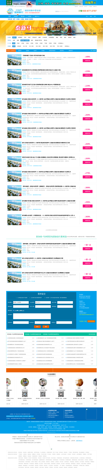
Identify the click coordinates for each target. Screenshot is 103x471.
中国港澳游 (51, 37)
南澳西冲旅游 (30, 452)
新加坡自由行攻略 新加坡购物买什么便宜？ (46, 341)
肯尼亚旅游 (56, 465)
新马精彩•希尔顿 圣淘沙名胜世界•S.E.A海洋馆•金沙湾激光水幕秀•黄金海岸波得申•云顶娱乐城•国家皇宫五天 (51, 200)
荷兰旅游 (61, 461)
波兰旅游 (63, 463)
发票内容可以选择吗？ (69, 415)
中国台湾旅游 (83, 463)
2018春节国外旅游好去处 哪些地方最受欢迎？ (76, 341)
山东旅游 (69, 454)
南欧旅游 (77, 461)
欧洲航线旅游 (68, 459)
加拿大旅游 (41, 467)
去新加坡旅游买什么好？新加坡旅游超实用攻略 (46, 338)
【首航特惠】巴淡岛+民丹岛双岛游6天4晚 (33, 55)
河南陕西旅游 (34, 456)
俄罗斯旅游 (73, 463)
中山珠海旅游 (43, 452)
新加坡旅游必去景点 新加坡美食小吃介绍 (45, 357)
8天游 (50, 43)
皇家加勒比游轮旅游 (74, 457)
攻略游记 (71, 50)
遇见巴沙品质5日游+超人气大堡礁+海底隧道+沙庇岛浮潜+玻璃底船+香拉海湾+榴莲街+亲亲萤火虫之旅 (49, 157)
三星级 (15, 310)
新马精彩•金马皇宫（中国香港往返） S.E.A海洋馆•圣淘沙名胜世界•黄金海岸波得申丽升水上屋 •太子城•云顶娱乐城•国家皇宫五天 (56, 215)
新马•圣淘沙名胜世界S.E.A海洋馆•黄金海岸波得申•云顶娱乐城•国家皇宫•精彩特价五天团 (46, 142)
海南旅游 (58, 454)
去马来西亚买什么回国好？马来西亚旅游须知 (17, 354)
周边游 (16, 16)
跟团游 (19, 50)
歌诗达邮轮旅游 (66, 457)
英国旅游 (52, 461)
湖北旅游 (29, 456)
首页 (9, 16)
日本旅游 (86, 459)
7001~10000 (59, 46)
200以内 (19, 46)
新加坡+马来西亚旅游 (32, 457)
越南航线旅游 (42, 459)
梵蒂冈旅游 (87, 461)
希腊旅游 (92, 461)
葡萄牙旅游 (26, 463)
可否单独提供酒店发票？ (70, 417)
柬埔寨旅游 (25, 465)
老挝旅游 (61, 467)
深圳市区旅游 (36, 452)
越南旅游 (20, 465)
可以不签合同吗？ (51, 417)
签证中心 (37, 16)
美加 (61, 37)
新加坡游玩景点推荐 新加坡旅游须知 (44, 354)
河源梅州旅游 (49, 452)
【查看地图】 (33, 418)
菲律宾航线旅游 (49, 459)
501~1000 (31, 46)
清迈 (32, 40)
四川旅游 (49, 454)
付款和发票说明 (68, 410)
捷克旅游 (58, 463)
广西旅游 (20, 454)
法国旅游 (57, 461)
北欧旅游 (78, 463)
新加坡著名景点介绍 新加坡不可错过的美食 (46, 347)
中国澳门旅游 (82, 465)
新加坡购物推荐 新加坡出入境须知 (15, 363)
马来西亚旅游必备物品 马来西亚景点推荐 (75, 357)
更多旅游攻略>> (92, 334)
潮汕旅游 (65, 452)
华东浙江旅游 (44, 454)
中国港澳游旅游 (69, 465)
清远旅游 (25, 452)
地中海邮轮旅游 (21, 459)
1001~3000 (38, 46)
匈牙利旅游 (68, 463)
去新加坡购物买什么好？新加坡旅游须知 (75, 351)
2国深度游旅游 (21, 461)
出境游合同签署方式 (52, 413)
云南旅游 (25, 454)
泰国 (18, 40)
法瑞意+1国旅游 (34, 461)
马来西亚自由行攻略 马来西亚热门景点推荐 (75, 338)
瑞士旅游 (41, 463)
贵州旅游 (38, 454)
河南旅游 (40, 456)
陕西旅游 (45, 456)
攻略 (91, 16)
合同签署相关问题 (52, 410)
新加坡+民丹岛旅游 (46, 457)
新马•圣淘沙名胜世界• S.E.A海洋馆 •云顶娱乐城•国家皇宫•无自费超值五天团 (42, 258)
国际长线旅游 (81, 459)
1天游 (18, 43)
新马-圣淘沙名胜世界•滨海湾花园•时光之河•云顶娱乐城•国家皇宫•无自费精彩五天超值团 (46, 272)
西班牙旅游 (20, 463)
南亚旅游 (46, 467)
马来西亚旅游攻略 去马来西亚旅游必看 (15, 338)
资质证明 (81, 6)
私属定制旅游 (52, 50)
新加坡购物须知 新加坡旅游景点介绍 (15, 357)
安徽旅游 (84, 454)
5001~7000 (52, 46)
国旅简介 (76, 6)
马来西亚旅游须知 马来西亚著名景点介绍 (16, 347)
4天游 (32, 43)
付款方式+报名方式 (68, 412)
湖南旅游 (29, 454)
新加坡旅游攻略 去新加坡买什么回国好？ (75, 344)
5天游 (36, 43)
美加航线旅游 (55, 459)
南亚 (65, 37)
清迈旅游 (40, 457)
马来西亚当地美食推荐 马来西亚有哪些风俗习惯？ (77, 354)
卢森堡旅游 (72, 461)
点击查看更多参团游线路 (51, 230)
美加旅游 (32, 467)
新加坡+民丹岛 (38, 40)
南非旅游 (45, 465)
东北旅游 (73, 454)
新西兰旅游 (27, 467)
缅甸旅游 (65, 467)
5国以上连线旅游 (41, 461)
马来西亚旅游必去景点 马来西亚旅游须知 (45, 351)
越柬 (39, 37)
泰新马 (14, 37)
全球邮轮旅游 (59, 457)
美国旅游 (36, 467)
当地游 (42, 50)
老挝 (74, 37)
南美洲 (69, 37)
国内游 (23, 16)
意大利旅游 (82, 461)
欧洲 (29, 37)
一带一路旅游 (62, 465)
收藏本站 (95, 6)
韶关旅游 (61, 452)
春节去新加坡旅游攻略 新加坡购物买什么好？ (17, 341)
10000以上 (67, 46)
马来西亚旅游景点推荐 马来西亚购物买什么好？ (76, 347)
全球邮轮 (20, 37)
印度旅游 (51, 467)
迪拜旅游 (36, 465)
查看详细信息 (79, 440)
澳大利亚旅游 (21, 467)
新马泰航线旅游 (35, 459)
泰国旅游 (26, 457)
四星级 (19, 310)
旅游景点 (62, 50)
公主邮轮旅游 (82, 457)
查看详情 (87, 60)
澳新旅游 (87, 465)
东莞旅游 (87, 452)
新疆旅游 (20, 456)
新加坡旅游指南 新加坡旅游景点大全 (44, 344)
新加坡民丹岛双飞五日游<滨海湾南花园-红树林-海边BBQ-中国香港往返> (41, 84)
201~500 (25, 46)
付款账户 (66, 413)
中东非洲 (45, 37)
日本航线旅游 (28, 459)
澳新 (57, 37)
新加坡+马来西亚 (25, 40)
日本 (25, 37)
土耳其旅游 (50, 465)
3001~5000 (45, 46)
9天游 (55, 43)
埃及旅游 (41, 465)
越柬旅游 (89, 463)
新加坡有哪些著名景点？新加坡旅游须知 (16, 351)
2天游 (22, 43)
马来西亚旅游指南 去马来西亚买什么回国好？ (17, 360)
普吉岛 (45, 40)
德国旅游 (36, 463)
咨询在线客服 (91, 321)
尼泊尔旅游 (56, 467)
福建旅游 (34, 454)
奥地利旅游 (53, 463)
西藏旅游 (25, 456)
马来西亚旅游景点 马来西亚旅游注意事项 (75, 360)
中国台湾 (34, 37)
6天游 (41, 43)
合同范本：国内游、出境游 (53, 412)
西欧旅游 (48, 461)
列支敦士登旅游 (47, 463)
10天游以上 (60, 43)
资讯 (95, 16)
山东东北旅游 (63, 454)
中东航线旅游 (62, 459)
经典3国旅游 (27, 461)
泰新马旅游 (20, 457)
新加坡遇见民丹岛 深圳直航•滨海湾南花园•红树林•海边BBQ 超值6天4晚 (41, 70)
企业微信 (90, 6)
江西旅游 (54, 454)
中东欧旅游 (31, 463)
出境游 (29, 16)
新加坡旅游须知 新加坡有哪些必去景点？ (45, 363)
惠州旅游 (20, 452)
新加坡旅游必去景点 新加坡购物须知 (44, 360)
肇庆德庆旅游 (75, 452)
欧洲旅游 (91, 459)
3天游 (27, 43)
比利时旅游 (66, 461)
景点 (87, 16)
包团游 (27, 50)
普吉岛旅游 (53, 457)
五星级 (22, 310)
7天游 (45, 43)
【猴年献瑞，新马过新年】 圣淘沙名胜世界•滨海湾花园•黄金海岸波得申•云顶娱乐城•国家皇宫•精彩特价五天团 (52, 243)
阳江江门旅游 (55, 452)
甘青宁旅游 (89, 454)
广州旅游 (70, 452)
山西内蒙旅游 (79, 454)
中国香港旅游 (75, 465)
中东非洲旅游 (31, 465)
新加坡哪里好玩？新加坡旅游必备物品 (15, 344)
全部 (14, 40)
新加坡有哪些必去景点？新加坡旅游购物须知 (76, 363)
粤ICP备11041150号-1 (51, 432)
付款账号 (86, 6)
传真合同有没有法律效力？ (53, 415)
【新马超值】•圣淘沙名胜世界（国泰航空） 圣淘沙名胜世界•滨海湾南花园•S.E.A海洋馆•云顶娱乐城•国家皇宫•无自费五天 (54, 186)
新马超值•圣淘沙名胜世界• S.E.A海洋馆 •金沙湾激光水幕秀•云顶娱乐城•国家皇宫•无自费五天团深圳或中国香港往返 (53, 99)
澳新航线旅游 (74, 459)
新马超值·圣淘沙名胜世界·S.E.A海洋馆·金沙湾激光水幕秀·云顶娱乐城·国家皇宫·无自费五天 (46, 113)
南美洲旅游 (70, 467)
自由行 (35, 50)
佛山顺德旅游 (82, 452)
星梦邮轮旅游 (88, 457)
